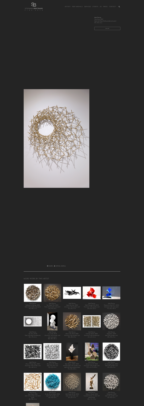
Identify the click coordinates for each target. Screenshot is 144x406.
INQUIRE (107, 28)
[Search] (119, 6)
